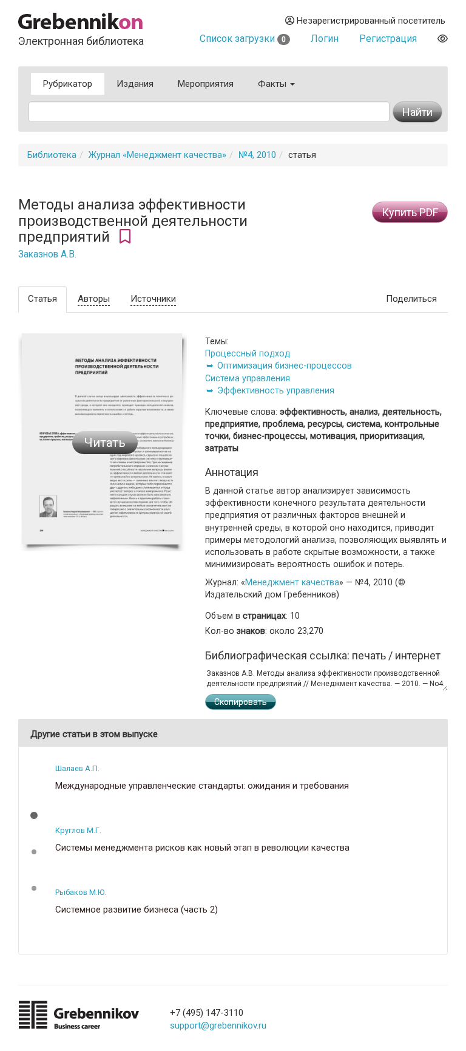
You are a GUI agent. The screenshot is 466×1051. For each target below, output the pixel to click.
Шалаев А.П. (77, 768)
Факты (273, 83)
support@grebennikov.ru (218, 1025)
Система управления (247, 378)
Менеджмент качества (292, 582)
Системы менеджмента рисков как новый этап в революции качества (202, 848)
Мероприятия (206, 83)
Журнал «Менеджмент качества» (157, 154)
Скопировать (240, 702)
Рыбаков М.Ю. (80, 892)
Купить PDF (410, 212)
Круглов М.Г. (78, 830)
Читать (105, 442)
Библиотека (51, 154)
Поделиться (411, 298)
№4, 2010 (257, 154)
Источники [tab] (153, 298)
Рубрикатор (67, 83)
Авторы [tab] (94, 298)
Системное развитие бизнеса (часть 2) (136, 910)
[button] (34, 815)
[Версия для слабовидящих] (442, 38)
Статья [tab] (42, 298)
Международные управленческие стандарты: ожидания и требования (202, 786)
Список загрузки (243, 38)
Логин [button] (325, 38)
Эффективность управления (275, 390)
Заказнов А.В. (47, 254)
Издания (135, 83)
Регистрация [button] (388, 38)
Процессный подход (247, 353)
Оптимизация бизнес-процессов (284, 365)
